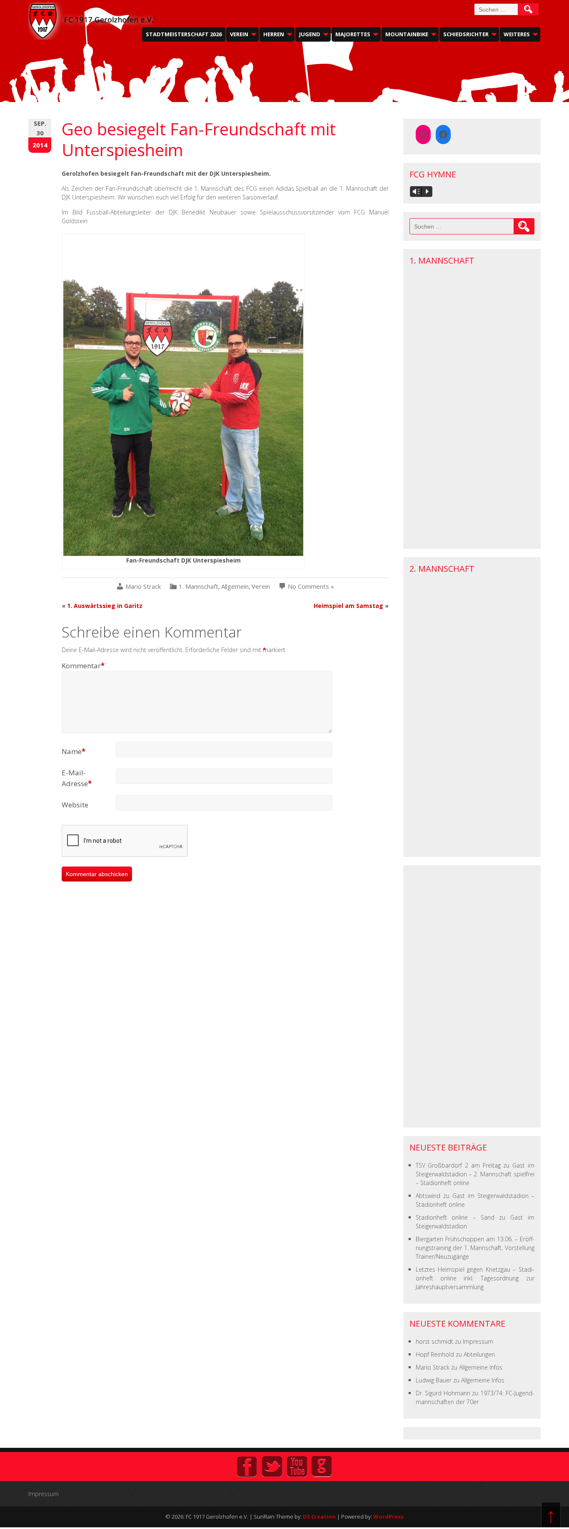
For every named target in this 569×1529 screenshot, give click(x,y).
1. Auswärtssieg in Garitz (104, 606)
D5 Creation (319, 1516)
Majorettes (352, 34)
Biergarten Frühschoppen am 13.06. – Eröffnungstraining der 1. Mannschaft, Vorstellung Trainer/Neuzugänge (475, 1247)
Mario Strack (143, 586)
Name (73, 751)
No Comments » (311, 586)
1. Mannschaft (198, 586)
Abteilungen (479, 1354)
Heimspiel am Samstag (348, 606)
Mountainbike (406, 34)
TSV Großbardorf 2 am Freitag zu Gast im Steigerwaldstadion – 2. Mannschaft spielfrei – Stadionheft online (475, 1174)
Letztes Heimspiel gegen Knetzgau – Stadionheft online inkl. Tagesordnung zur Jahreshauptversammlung (475, 1278)
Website (75, 804)
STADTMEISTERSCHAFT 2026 (184, 34)
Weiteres (517, 34)
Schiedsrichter (466, 34)
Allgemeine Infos (480, 1367)
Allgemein (235, 586)
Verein (239, 34)
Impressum (478, 1341)
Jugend (309, 34)
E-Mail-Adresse (77, 778)
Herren (273, 34)
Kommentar (83, 665)
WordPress (388, 1516)
